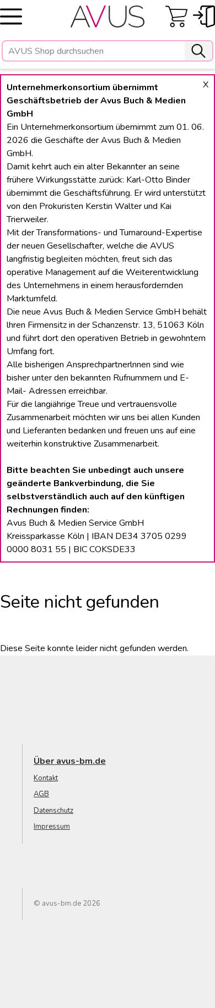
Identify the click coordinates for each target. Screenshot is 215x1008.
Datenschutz (53, 811)
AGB (41, 794)
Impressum (52, 826)
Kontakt (46, 778)
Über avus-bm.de (70, 761)
